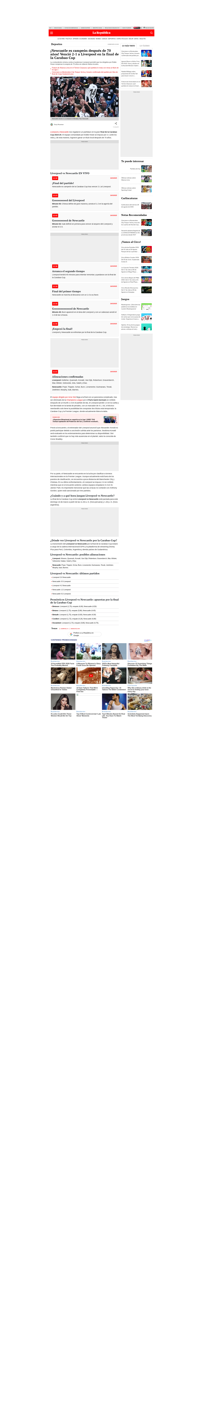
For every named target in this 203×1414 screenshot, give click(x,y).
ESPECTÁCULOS (122, 38)
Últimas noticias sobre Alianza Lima (128, 179)
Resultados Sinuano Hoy (112, 27)
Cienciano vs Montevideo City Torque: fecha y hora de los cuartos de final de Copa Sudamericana (130, 224)
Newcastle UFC (75, 628)
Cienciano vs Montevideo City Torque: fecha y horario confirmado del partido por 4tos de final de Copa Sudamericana (85, 73)
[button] (51, 33)
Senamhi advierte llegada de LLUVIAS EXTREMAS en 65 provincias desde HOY (130, 233)
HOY (50, 27)
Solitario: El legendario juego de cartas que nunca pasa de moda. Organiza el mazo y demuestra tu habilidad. (130, 318)
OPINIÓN (76, 38)
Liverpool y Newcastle (59, 132)
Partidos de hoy (135, 169)
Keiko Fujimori (126, 27)
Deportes (56, 44)
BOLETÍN (142, 38)
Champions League (74, 400)
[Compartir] (116, 123)
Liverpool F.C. (64, 628)
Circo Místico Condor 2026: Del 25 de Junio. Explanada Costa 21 (130, 260)
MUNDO (98, 38)
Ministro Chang (97, 27)
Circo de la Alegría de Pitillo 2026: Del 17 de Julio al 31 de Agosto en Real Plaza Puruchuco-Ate (130, 281)
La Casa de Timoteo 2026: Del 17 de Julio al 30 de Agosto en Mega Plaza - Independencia (130, 271)
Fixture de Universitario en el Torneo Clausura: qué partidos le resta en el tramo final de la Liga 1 (130, 85)
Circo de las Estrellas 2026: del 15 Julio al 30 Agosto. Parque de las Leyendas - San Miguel (130, 250)
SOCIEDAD (91, 38)
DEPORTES (112, 38)
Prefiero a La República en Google (83, 634)
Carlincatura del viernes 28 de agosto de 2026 (130, 206)
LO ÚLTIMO (61, 38)
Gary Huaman (59, 124)
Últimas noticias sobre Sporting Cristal (128, 189)
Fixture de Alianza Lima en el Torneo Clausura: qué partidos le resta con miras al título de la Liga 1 (85, 69)
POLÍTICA (69, 38)
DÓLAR (131, 38)
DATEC (136, 38)
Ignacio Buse (58, 27)
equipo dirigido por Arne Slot (64, 397)
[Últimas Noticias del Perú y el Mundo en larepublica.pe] (101, 32)
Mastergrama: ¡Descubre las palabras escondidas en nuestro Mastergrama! (130, 307)
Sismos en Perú (85, 27)
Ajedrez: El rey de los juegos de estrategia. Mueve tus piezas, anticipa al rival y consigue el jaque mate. (130, 328)
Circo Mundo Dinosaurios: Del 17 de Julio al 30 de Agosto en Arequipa (129, 290)
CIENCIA (104, 38)
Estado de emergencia (71, 27)
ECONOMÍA (83, 38)
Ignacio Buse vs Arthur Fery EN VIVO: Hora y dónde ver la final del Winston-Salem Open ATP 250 (130, 65)
